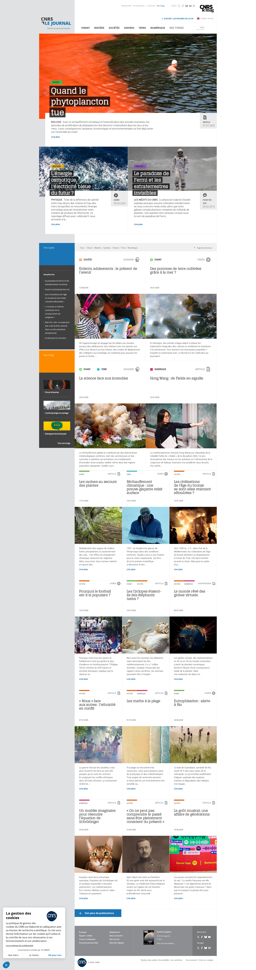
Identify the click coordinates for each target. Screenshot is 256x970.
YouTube (190, 6)
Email (209, 948)
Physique (56, 200)
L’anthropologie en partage (56, 413)
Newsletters (114, 932)
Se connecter (138, 5)
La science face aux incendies (103, 378)
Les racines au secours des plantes (98, 483)
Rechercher (127, 5)
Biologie (56, 122)
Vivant (85, 27)
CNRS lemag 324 (163, 936)
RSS (193, 6)
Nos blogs (161, 5)
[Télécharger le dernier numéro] (149, 937)
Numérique (157, 27)
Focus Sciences (52, 392)
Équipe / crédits (85, 935)
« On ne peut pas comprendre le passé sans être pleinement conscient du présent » (145, 816)
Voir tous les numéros (165, 943)
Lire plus (55, 136)
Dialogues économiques (55, 434)
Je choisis (34, 955)
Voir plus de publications (99, 913)
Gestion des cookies (149, 960)
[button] (6, 965)
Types (202, 27)
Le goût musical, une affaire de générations (192, 812)
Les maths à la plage (143, 701)
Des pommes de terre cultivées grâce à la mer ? (175, 270)
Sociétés (114, 27)
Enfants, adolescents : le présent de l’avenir (108, 270)
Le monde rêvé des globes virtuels (189, 593)
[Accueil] (56, 21)
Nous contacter (116, 935)
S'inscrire (151, 5)
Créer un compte (206, 960)
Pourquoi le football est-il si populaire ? (95, 593)
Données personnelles (88, 943)
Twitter (179, 6)
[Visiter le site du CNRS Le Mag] (207, 9)
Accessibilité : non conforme (170, 960)
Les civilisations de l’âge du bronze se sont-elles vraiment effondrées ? (192, 487)
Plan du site (114, 939)
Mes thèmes (176, 27)
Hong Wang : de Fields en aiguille (176, 378)
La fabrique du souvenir (55, 338)
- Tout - (82, 248)
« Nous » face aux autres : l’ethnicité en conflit (97, 704)
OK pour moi (54, 955)
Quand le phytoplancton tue (80, 101)
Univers (129, 27)
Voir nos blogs (64, 443)
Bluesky (186, 6)
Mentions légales (116, 943)
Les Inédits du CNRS (146, 200)
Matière (99, 27)
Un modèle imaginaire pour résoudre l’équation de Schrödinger (97, 816)
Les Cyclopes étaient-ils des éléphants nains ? (144, 595)
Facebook (183, 6)
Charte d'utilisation (87, 939)
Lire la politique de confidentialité (19, 945)
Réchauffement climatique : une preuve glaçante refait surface (145, 487)
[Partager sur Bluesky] (205, 948)
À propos (83, 932)
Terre (142, 27)
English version (207, 18)
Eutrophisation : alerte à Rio (192, 703)
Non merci (13, 955)
